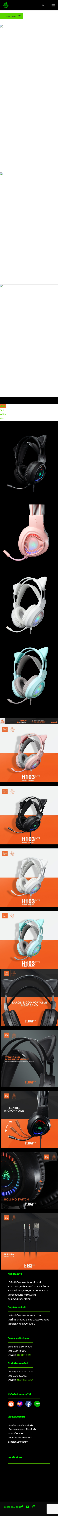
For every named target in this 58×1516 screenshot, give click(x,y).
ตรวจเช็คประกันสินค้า (18, 1442)
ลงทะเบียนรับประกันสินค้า (20, 1437)
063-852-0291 (25, 1380)
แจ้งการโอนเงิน (15, 1433)
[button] (43, 5)
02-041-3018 (24, 1355)
